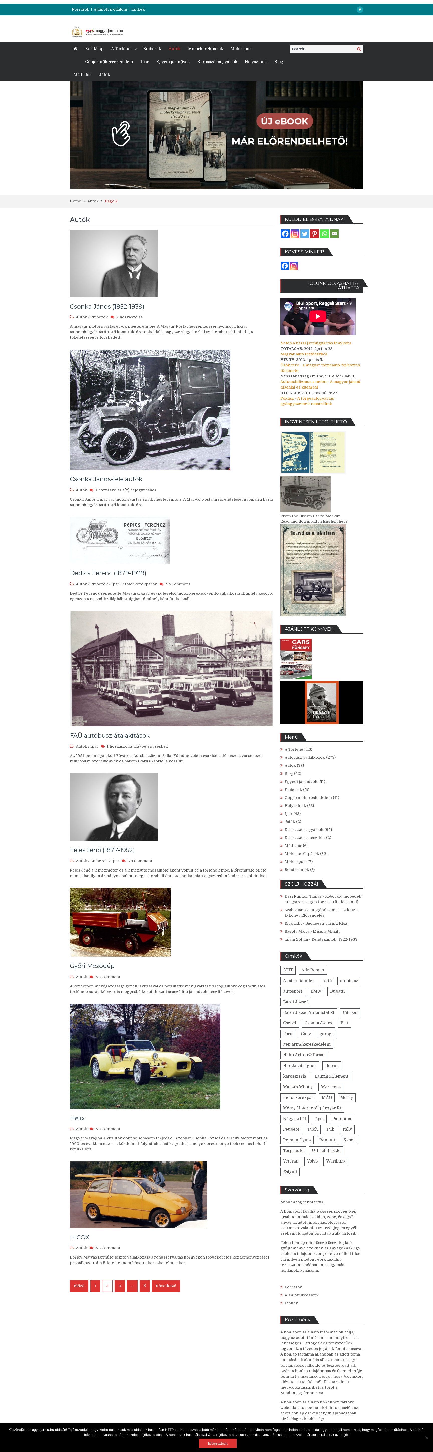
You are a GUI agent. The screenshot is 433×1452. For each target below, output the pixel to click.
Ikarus (331, 1065)
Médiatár (82, 75)
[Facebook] (285, 233)
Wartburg (336, 1161)
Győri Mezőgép (92, 966)
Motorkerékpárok (205, 49)
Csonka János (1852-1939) (107, 306)
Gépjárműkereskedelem (109, 62)
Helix (77, 1118)
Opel (319, 1119)
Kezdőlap (94, 49)
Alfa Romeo (312, 970)
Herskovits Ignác (300, 1065)
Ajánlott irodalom (110, 9)
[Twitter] (304, 233)
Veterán (291, 1161)
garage (327, 1034)
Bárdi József (295, 1002)
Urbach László (326, 1150)
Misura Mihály (326, 931)
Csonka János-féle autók (106, 479)
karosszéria (294, 1076)
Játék (104, 75)
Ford (287, 1034)
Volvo (312, 1161)
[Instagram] (295, 233)
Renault (327, 1140)
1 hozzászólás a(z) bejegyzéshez (126, 490)
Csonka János (318, 1023)
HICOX (79, 1237)
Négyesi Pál (294, 1119)
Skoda (350, 1140)
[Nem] (426, 1437)
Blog (278, 62)
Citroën (350, 1012)
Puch (313, 1129)
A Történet (121, 49)
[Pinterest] (314, 233)
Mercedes (331, 1087)
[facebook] (360, 9)
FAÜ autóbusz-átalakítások (110, 735)
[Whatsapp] (324, 233)
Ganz (306, 1034)
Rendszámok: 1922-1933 (334, 939)
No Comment (177, 584)
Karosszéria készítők (305, 837)
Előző (79, 1286)
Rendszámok (297, 869)
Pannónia (341, 1119)
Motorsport (242, 49)
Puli (330, 1129)
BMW (316, 991)
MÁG (327, 1097)
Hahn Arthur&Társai (303, 1055)
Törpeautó (293, 1150)
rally (347, 1129)
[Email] (334, 233)
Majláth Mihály (298, 1087)
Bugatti (337, 991)
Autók (175, 49)
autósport (292, 991)
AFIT (288, 970)
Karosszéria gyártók (217, 62)
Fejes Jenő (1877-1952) (102, 850)
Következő (166, 1286)
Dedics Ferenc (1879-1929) (108, 573)
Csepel (289, 1023)
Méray (346, 1097)
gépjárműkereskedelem (307, 1044)
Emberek (152, 49)
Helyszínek (256, 62)
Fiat (344, 1023)
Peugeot (291, 1129)
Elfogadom (218, 1443)
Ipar (145, 62)
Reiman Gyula (297, 1140)
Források (80, 9)
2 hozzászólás (129, 317)
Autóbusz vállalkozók (305, 757)
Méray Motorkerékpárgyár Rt (312, 1108)
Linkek (138, 9)
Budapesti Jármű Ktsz (326, 923)
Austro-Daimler (298, 981)
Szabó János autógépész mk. (312, 910)
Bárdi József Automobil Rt (308, 1012)
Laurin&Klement (331, 1076)
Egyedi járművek (173, 62)
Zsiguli (290, 1172)
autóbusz (349, 981)
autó (327, 981)
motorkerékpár (298, 1097)
